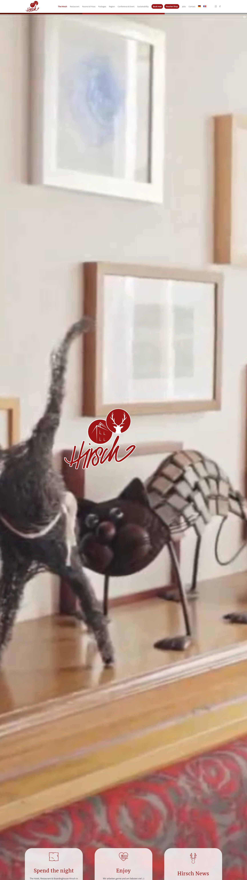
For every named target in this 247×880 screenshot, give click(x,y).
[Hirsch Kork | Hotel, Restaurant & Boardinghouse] (32, 6)
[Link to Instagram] (216, 6)
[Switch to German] (199, 6)
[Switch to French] (205, 6)
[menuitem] (62, 6)
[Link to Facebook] (220, 6)
